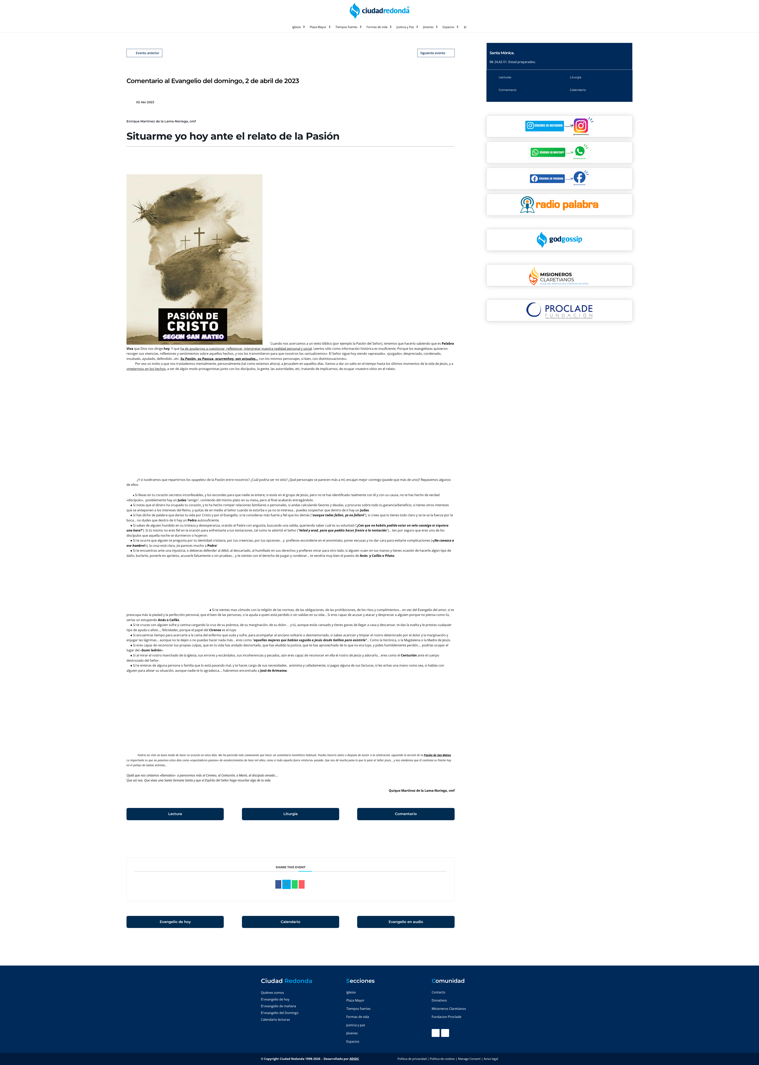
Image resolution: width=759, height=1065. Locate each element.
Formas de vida (376, 27)
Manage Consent (469, 1059)
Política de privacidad (412, 1059)
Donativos (439, 1000)
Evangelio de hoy (175, 922)
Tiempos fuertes (346, 27)
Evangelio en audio (406, 922)
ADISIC (354, 1059)
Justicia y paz (355, 1025)
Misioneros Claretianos (449, 1008)
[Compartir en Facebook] (278, 884)
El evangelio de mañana (278, 1006)
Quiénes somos (272, 992)
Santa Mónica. (502, 53)
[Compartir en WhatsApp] (295, 884)
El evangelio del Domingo (279, 1013)
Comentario (406, 814)
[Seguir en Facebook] (436, 1033)
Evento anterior (147, 53)
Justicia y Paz (405, 27)
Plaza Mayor (318, 27)
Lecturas (505, 77)
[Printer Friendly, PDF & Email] (442, 841)
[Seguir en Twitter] (445, 1033)
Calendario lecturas (275, 1019)
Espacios (448, 27)
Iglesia (296, 27)
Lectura (175, 814)
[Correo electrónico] (302, 884)
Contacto (438, 992)
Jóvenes (428, 27)
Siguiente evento (432, 53)
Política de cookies (442, 1059)
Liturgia (290, 814)
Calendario (290, 922)
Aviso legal (491, 1059)
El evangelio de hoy (275, 999)
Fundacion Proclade (446, 1017)
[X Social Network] (286, 884)
